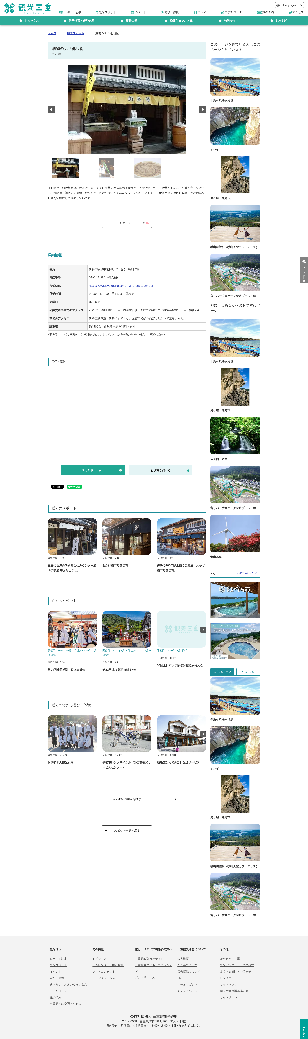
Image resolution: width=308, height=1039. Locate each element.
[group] (72, 547)
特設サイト (231, 20)
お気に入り (132, 223)
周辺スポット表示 (93, 470)
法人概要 (183, 958)
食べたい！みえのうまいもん (68, 984)
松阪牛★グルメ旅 (181, 20)
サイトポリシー (230, 997)
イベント (55, 971)
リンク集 (225, 978)
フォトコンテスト (103, 971)
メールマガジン (187, 984)
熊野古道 (131, 20)
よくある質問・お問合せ (235, 971)
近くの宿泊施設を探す (127, 799)
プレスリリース (145, 977)
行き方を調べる (161, 470)
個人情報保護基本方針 (234, 990)
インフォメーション (105, 978)
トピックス (32, 20)
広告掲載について (188, 971)
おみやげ (281, 20)
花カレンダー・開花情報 (108, 965)
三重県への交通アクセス (65, 1003)
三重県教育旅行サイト (149, 958)
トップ (52, 33)
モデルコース (58, 990)
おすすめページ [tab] (222, 671)
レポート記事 (58, 958)
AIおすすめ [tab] (248, 671)
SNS (180, 978)
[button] (202, 109)
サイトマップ (228, 984)
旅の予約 (55, 997)
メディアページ (187, 990)
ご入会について (187, 965)
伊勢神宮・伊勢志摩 (81, 20)
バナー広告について (248, 572)
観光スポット (75, 33)
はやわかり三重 (230, 958)
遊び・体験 (57, 978)
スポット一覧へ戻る (127, 830)
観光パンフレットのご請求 (237, 965)
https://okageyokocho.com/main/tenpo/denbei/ (121, 286)
